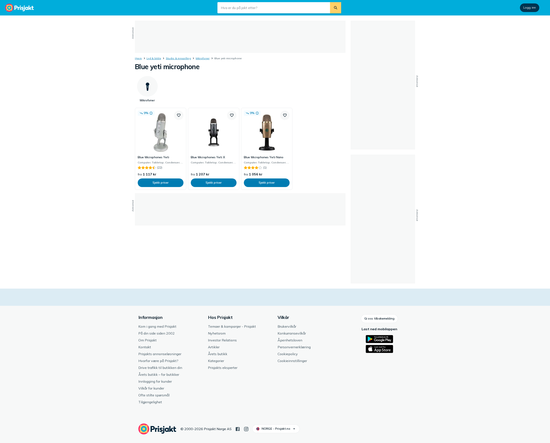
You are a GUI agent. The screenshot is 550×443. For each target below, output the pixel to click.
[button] (178, 115)
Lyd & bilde (154, 58)
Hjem (138, 58)
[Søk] (335, 7)
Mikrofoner (202, 58)
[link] (160, 149)
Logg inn (529, 7)
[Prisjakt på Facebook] (237, 428)
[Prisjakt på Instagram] (246, 428)
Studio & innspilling (178, 58)
